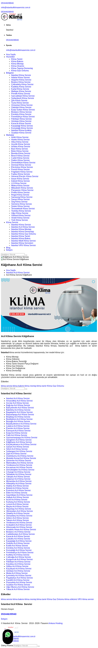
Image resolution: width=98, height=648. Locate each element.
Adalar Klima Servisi (20, 77)
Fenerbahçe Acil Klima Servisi (19, 552)
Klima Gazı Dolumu (20, 71)
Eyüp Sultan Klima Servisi (23, 110)
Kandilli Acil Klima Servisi (17, 580)
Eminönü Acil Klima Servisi (18, 490)
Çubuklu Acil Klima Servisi (18, 539)
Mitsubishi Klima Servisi (22, 188)
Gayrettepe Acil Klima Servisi (19, 495)
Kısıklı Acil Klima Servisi (17, 546)
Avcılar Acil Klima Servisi (17, 403)
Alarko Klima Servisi (20, 139)
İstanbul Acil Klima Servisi (23, 227)
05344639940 (7, 3)
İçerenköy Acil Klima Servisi (18, 575)
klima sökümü (71, 599)
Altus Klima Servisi (19, 142)
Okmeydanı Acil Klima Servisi (19, 511)
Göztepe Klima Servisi (21, 121)
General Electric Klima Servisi (24, 176)
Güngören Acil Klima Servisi (19, 440)
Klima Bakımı (17, 61)
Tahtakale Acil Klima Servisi (18, 474)
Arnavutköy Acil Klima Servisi (19, 401)
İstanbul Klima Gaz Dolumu (23, 234)
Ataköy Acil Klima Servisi (17, 486)
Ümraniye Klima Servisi (22, 105)
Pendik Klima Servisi (20, 93)
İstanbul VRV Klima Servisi (23, 245)
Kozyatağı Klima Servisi (22, 128)
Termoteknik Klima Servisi (23, 208)
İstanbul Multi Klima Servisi (23, 241)
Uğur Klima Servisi (19, 213)
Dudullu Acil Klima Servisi (18, 543)
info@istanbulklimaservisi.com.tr (15, 7)
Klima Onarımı (17, 66)
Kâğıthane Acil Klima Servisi (19, 442)
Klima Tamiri (16, 59)
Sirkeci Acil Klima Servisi (17, 518)
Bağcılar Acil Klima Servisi (18, 405)
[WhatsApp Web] (8, 636)
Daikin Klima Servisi (20, 160)
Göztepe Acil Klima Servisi (18, 571)
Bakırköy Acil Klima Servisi (18, 410)
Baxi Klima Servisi (19, 149)
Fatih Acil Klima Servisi (16, 435)
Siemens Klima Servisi (21, 204)
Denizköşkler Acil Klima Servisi (20, 470)
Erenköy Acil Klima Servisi (18, 548)
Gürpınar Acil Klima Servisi (18, 479)
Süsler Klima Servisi (20, 206)
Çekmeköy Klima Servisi (22, 84)
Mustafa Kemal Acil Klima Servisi (21, 458)
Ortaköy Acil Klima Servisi (17, 513)
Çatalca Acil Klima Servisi (17, 426)
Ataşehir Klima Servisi (21, 80)
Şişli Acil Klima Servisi (16, 454)
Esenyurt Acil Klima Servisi (18, 431)
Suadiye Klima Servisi (21, 133)
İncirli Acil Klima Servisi (16, 500)
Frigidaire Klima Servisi (21, 172)
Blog (8, 248)
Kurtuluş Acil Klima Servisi (18, 502)
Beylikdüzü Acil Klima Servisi (19, 419)
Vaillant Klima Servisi (20, 215)
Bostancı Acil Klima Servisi (18, 532)
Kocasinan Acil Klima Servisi (19, 467)
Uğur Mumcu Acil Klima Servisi (20, 587)
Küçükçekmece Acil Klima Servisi (21, 444)
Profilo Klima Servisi (20, 192)
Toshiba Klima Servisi (21, 211)
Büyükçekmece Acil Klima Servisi (21, 424)
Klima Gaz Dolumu (55, 386)
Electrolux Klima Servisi (22, 167)
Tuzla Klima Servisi (20, 103)
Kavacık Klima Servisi (21, 123)
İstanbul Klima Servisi (21, 75)
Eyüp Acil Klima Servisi (16, 433)
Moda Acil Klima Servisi (17, 573)
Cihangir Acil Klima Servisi (18, 472)
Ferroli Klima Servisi (20, 169)
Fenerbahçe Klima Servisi (23, 116)
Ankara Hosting (55, 623)
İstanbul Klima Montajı (21, 229)
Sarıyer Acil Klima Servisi (17, 447)
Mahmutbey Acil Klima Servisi (19, 463)
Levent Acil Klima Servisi (17, 504)
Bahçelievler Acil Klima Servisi (20, 408)
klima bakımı (18, 386)
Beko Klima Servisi (19, 151)
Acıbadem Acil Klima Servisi (19, 525)
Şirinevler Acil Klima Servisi (18, 460)
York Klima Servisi (19, 220)
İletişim (9, 250)
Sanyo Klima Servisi (20, 199)
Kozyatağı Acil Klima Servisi (19, 550)
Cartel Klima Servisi (20, 158)
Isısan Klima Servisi (20, 179)
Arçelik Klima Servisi (20, 144)
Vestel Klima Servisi (20, 218)
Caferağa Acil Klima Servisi (18, 557)
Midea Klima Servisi (20, 185)
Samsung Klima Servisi (21, 197)
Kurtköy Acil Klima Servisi (17, 555)
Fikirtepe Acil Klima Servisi (18, 562)
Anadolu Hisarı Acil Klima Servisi (21, 529)
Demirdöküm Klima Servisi (23, 162)
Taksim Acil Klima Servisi (17, 520)
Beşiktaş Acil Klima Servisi (18, 417)
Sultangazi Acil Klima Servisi (19, 451)
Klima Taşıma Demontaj (22, 68)
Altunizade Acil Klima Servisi (19, 527)
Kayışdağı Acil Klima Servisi (19, 541)
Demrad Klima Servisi (21, 165)
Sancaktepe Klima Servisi (23, 96)
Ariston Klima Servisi (20, 146)
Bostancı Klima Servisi (21, 112)
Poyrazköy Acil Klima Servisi (19, 582)
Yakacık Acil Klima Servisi (18, 589)
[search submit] (39, 646)
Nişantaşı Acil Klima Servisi (18, 509)
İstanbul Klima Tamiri (20, 236)
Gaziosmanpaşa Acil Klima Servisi (21, 437)
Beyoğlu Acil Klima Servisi (18, 421)
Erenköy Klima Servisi (21, 114)
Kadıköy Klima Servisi (21, 87)
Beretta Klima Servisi (20, 153)
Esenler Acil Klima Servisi (17, 428)
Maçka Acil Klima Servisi (17, 506)
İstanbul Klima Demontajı (22, 231)
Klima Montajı (17, 64)
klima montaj (30, 386)
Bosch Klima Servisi (20, 156)
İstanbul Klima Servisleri (22, 243)
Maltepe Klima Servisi (21, 91)
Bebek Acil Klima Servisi (17, 488)
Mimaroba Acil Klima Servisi (19, 481)
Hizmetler (10, 57)
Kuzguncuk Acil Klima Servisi (19, 559)
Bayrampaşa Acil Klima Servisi (20, 414)
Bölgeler (10, 73)
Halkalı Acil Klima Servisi (17, 497)
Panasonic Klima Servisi (22, 190)
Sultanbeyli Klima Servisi (22, 98)
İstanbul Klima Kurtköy (21, 130)
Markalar (10, 135)
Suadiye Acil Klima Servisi (18, 585)
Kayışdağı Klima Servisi (22, 126)
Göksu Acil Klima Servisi (17, 566)
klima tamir (41, 386)
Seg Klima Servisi (19, 202)
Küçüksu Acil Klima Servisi (18, 564)
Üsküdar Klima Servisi (21, 107)
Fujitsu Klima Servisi (20, 174)
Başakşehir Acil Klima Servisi (19, 412)
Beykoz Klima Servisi (20, 82)
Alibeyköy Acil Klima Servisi (18, 483)
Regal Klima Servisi (20, 195)
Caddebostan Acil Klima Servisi (20, 534)
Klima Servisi (12, 222)
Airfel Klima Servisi (19, 137)
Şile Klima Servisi (19, 100)
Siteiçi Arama (7, 645)
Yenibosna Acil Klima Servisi (19, 465)
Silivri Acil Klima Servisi (17, 449)
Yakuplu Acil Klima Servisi (18, 477)
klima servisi (6, 386)
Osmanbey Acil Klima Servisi (19, 516)
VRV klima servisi (86, 599)
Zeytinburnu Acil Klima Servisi (19, 456)
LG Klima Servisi (18, 183)
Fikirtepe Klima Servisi (21, 119)
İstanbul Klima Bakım (20, 238)
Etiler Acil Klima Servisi (16, 493)
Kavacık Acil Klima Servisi (18, 536)
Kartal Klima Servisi (20, 89)
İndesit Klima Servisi (20, 181)
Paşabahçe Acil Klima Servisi (19, 578)
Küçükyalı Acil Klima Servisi (18, 569)
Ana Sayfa (11, 54)
